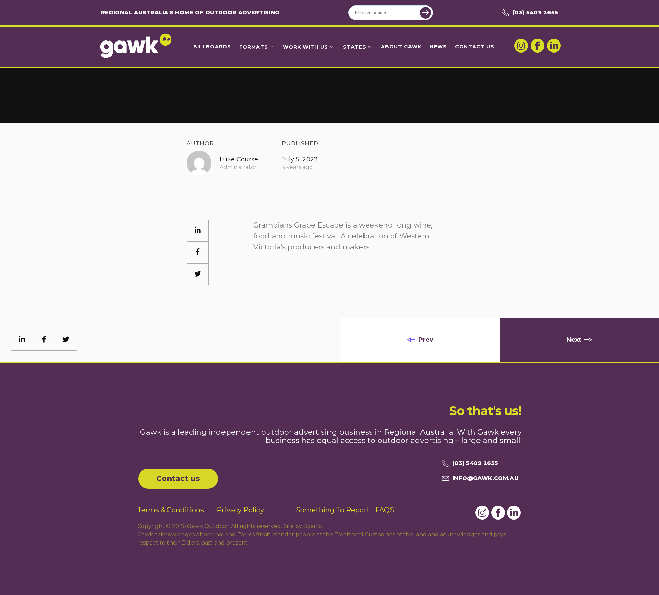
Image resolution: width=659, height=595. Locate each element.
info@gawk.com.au (485, 478)
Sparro (312, 526)
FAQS (384, 510)
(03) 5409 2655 (535, 12)
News (438, 47)
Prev (425, 339)
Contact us (178, 478)
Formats (253, 47)
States (354, 47)
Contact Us (474, 47)
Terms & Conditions (170, 510)
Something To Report (333, 510)
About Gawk (401, 47)
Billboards (212, 47)
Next (573, 339)
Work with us (305, 47)
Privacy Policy (240, 510)
